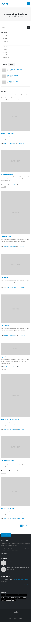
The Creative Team (7, 460)
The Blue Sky (5, 326)
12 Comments (20, 143)
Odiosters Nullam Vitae (12, 81)
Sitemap (14, 618)
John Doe (5, 184)
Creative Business (7, 174)
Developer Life (5, 277)
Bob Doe (5, 143)
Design (13, 143)
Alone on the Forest (7, 508)
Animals (6, 41)
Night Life (4, 357)
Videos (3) (5, 52)
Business (6, 44)
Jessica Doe (6, 287)
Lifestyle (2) (5, 55)
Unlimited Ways (6, 237)
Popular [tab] (5, 64)
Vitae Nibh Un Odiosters (12, 75)
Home (14, 12)
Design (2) (5, 35)
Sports (5, 46)
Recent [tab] (12, 64)
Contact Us (21, 618)
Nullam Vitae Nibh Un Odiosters (14, 69)
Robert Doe (5, 335)
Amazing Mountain (7, 133)
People (5, 49)
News (10, 143)
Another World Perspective (10, 419)
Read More (4, 145)
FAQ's (9, 618)
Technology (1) (6, 57)
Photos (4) (5, 38)
